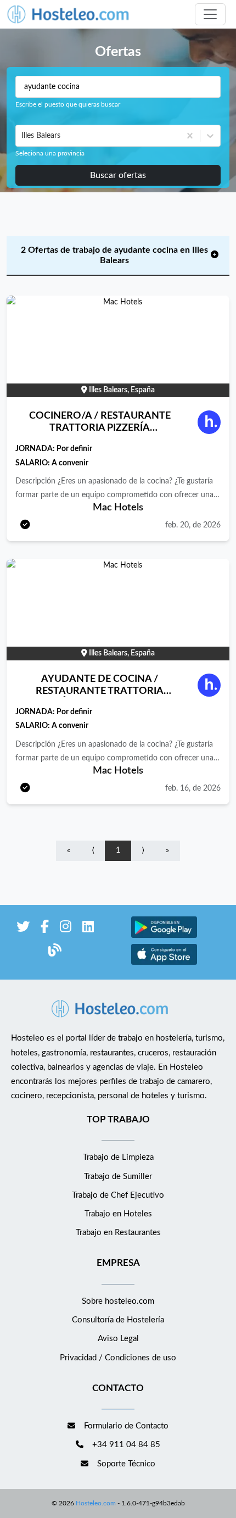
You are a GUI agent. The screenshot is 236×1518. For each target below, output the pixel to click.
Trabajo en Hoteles (118, 1214)
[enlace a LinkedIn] (88, 929)
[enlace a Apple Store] (164, 963)
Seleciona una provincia (50, 153)
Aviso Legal (118, 1338)
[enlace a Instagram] (65, 929)
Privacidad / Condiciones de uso (118, 1358)
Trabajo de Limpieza (118, 1157)
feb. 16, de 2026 (193, 788)
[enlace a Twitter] (23, 929)
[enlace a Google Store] (164, 936)
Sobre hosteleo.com (118, 1301)
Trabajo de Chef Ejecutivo (118, 1195)
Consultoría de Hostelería (118, 1320)
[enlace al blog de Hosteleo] (55, 952)
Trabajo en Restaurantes (118, 1232)
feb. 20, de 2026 (193, 525)
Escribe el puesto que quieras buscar (67, 104)
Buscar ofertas (118, 175)
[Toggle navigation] (210, 14)
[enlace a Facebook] (44, 929)
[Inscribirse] (25, 525)
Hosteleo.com (96, 1503)
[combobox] (22, 136)
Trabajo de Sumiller (118, 1176)
